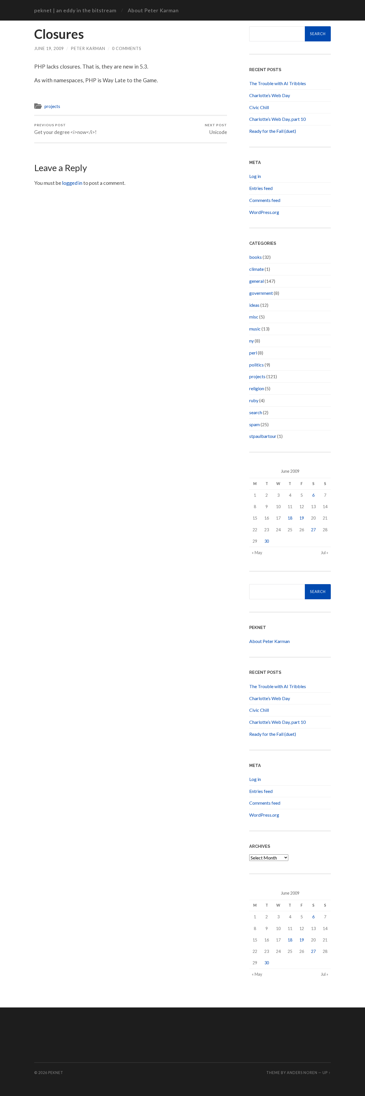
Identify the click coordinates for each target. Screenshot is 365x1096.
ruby (253, 400)
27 (313, 529)
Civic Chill (259, 107)
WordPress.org (264, 212)
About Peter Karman (153, 10)
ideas (254, 305)
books (255, 257)
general (256, 281)
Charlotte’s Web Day (269, 95)
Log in (255, 176)
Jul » (324, 552)
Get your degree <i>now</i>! (65, 129)
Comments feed (264, 200)
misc (253, 316)
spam (254, 424)
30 (266, 541)
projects (52, 106)
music (255, 328)
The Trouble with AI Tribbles (277, 83)
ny (251, 340)
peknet (55, 1072)
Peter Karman (88, 48)
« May (257, 552)
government (261, 293)
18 (290, 518)
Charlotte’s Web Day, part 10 (277, 119)
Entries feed (261, 188)
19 (301, 518)
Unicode (216, 129)
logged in (72, 183)
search (255, 412)
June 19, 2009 (49, 48)
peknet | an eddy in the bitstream (75, 10)
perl (253, 352)
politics (256, 364)
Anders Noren (302, 1072)
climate (256, 269)
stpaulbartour (262, 436)
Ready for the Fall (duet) (272, 131)
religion (256, 388)
